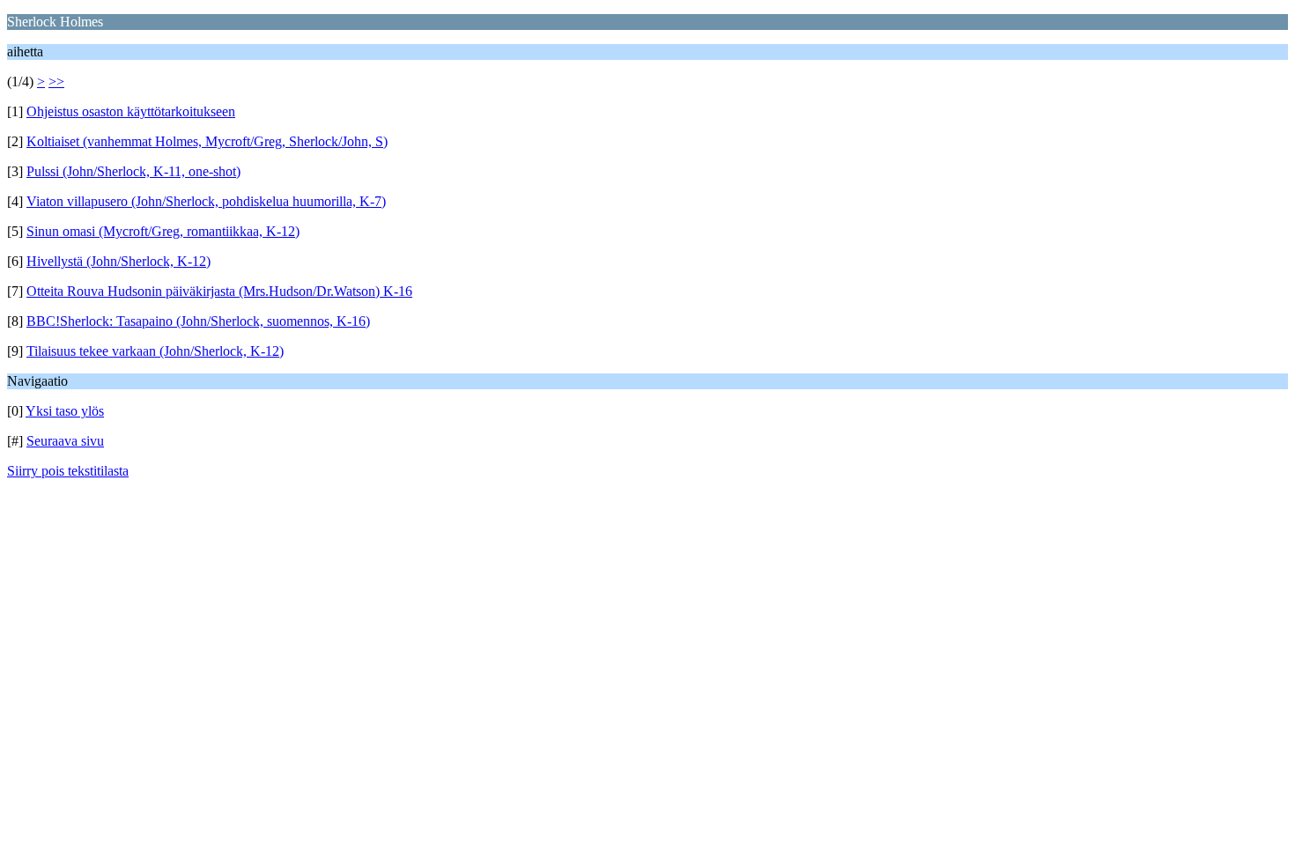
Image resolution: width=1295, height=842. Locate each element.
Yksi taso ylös (65, 410)
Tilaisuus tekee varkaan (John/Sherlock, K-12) (155, 350)
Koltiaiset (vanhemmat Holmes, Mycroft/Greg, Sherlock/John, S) (207, 141)
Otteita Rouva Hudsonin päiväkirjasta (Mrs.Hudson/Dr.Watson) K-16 (219, 291)
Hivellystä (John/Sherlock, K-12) (118, 261)
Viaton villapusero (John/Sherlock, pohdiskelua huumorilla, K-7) (206, 201)
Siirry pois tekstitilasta (68, 470)
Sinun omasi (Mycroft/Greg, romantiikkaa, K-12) (163, 231)
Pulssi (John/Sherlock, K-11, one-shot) (133, 171)
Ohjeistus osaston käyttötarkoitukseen (130, 111)
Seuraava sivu (65, 440)
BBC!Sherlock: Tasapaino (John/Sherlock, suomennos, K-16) (198, 321)
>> (56, 81)
